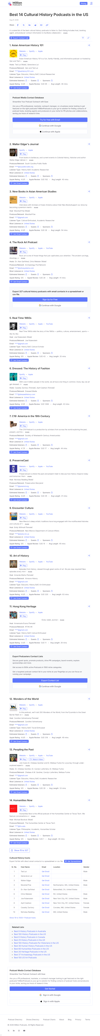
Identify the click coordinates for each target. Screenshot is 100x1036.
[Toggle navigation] (90, 3)
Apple (40, 51)
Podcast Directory (15, 1019)
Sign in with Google (51, 995)
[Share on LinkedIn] (29, 25)
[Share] (89, 45)
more (65, 33)
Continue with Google (51, 125)
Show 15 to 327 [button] (21, 850)
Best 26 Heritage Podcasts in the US (30, 951)
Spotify (32, 51)
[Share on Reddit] (35, 25)
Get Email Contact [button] (20, 88)
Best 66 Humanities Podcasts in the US (31, 949)
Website (22, 51)
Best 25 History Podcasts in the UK (29, 940)
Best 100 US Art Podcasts (25, 957)
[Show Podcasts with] (83, 37)
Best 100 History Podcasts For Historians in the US (36, 943)
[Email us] (41, 25)
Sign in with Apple (51, 1001)
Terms (87, 1019)
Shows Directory (32, 1019)
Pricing (83, 3)
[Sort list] (88, 37)
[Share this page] (47, 25)
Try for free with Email (50, 120)
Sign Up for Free (50, 299)
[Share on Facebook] (18, 25)
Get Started (50, 988)
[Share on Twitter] (23, 25)
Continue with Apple (50, 131)
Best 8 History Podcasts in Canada (29, 937)
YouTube (49, 248)
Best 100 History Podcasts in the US (30, 934)
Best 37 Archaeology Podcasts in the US (32, 954)
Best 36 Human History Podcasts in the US (33, 946)
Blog (69, 1019)
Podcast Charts (49, 1019)
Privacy (78, 1019)
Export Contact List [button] (20, 38)
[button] (23, 55)
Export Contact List (50, 680)
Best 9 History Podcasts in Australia (30, 931)
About (61, 1019)
